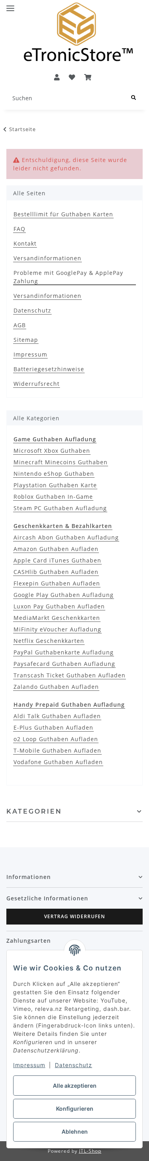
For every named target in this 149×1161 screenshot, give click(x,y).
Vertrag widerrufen (74, 916)
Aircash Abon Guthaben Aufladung (66, 537)
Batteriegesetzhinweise (49, 369)
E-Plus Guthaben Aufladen (53, 727)
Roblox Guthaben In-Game (53, 496)
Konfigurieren (74, 1108)
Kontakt (25, 243)
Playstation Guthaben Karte (55, 485)
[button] (56, 77)
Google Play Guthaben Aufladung (64, 595)
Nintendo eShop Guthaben (54, 473)
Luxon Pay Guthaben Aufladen (59, 606)
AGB (20, 325)
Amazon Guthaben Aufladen (56, 549)
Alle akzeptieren (75, 1085)
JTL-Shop (90, 1151)
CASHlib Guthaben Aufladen (56, 572)
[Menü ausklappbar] (10, 5)
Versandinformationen (47, 258)
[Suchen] (133, 98)
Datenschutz (73, 1065)
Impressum (29, 1065)
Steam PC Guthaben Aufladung (60, 508)
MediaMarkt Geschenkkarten (57, 617)
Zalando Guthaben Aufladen (56, 686)
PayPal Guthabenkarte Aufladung (64, 652)
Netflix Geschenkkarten (49, 640)
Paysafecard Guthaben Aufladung (64, 663)
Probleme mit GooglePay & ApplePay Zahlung (68, 277)
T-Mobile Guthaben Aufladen (57, 750)
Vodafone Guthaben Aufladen (58, 762)
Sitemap (26, 339)
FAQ (19, 229)
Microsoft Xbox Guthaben (52, 450)
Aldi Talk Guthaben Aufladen (57, 716)
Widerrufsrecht (37, 383)
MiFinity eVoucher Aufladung (57, 629)
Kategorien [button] (34, 811)
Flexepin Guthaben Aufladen (57, 583)
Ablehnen (75, 1131)
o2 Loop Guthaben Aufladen (56, 739)
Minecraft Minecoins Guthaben (61, 462)
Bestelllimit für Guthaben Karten (63, 214)
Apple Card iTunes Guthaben (57, 560)
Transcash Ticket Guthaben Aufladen (70, 675)
